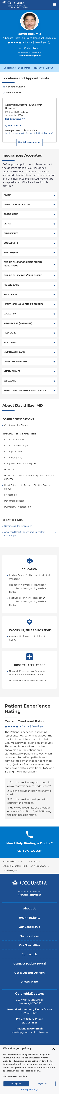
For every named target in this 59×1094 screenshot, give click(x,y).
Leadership (24, 68)
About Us (29, 909)
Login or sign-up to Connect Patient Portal (27, 133)
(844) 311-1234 (30, 48)
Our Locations (29, 936)
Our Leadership (29, 927)
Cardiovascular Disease (16, 526)
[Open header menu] (54, 4)
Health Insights (29, 918)
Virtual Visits (29, 982)
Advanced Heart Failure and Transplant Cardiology (25, 534)
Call (29, 851)
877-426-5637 (29, 1013)
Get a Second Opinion (29, 973)
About (49, 68)
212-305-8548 (30, 1023)
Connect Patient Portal (29, 964)
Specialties (10, 68)
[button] (29, 142)
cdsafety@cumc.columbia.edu (29, 1032)
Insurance (38, 68)
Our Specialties (29, 945)
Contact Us (29, 954)
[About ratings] (49, 42)
